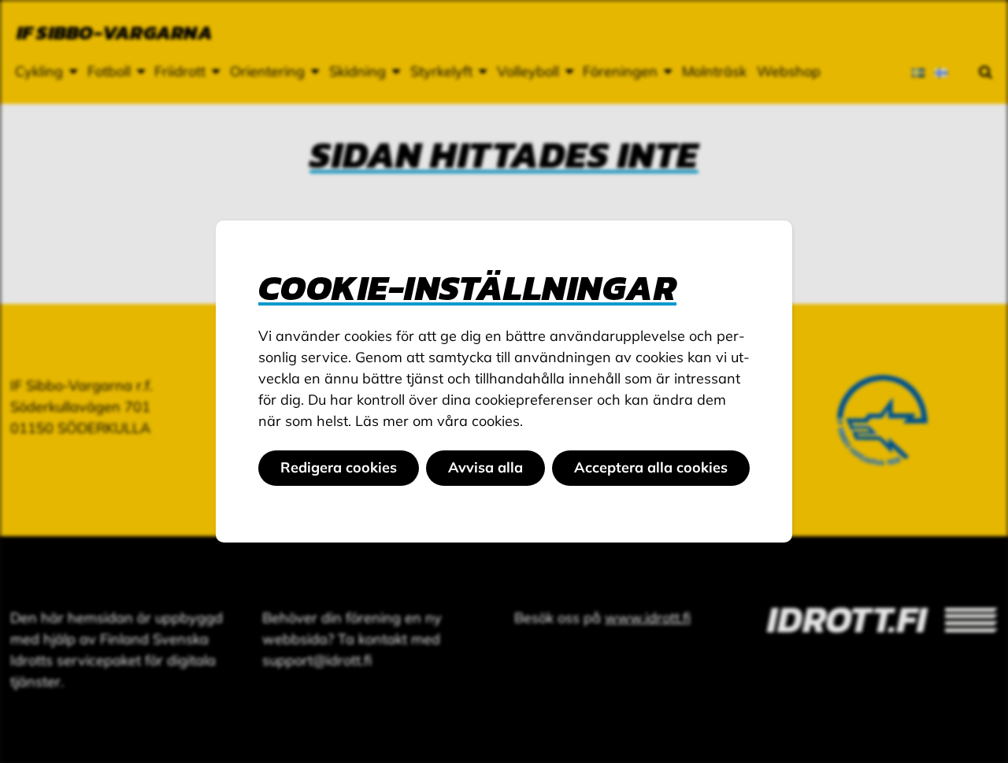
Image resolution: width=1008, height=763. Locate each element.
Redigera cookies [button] (338, 467)
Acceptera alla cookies (651, 467)
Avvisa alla (485, 467)
